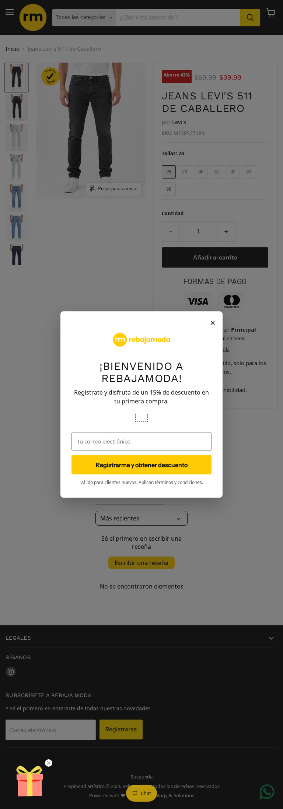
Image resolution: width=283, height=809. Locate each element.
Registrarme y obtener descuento (142, 465)
